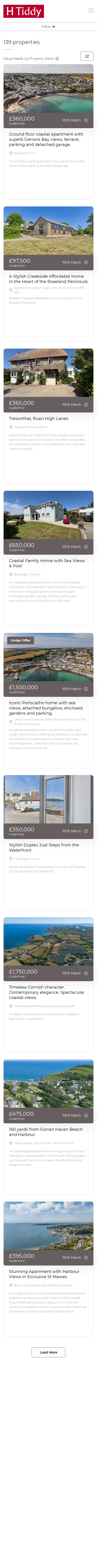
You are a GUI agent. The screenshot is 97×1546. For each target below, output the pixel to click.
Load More (48, 1352)
